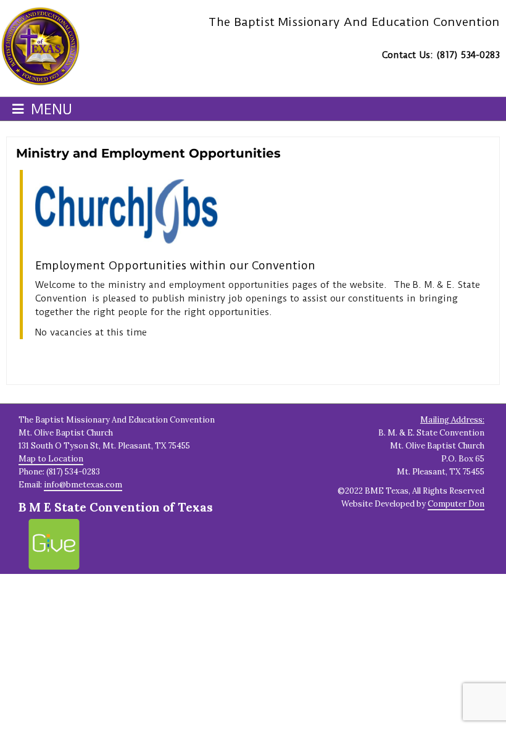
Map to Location (51, 458)
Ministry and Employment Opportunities (148, 153)
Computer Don (456, 504)
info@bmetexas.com (83, 484)
